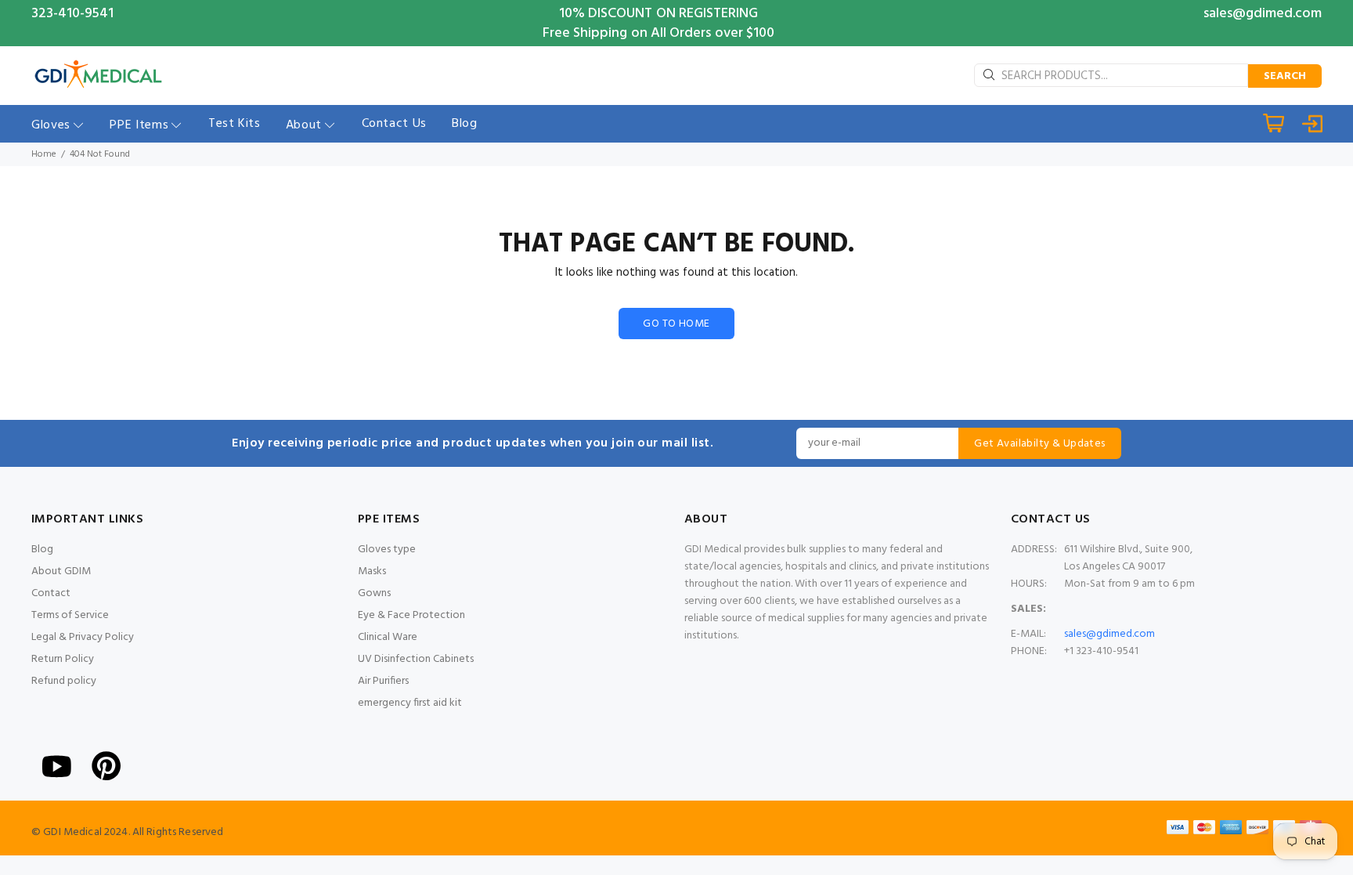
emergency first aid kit (410, 703)
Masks (372, 571)
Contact (50, 593)
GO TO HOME (676, 324)
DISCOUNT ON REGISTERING (673, 13)
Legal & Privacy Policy (82, 637)
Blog (42, 550)
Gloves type (387, 550)
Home (43, 154)
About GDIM (61, 571)
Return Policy (62, 659)
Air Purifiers (383, 681)
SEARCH (1285, 76)
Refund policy (63, 681)
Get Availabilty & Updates (1040, 444)
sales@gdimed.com (1262, 14)
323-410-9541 (72, 14)
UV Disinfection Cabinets (416, 659)
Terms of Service (70, 615)
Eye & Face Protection (411, 615)
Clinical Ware (387, 637)
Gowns (374, 593)
